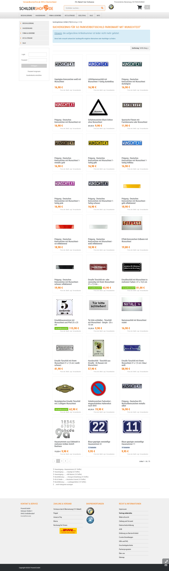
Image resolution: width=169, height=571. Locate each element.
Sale (91, 15)
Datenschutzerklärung (126, 525)
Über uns (122, 553)
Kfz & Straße (70, 15)
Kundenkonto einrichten (34, 75)
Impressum (123, 509)
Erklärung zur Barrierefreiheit (128, 533)
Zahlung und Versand (126, 521)
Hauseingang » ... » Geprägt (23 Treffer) (67, 472)
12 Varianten (92, 447)
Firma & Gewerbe (55, 15)
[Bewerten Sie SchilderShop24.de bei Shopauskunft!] (90, 520)
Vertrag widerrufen (125, 513)
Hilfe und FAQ (123, 541)
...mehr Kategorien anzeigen (63, 484)
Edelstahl (82, 15)
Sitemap (121, 557)
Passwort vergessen (34, 71)
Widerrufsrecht (124, 517)
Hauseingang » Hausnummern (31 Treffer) (67, 469)
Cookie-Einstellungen (126, 537)
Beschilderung (26, 15)
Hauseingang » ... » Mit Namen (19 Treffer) (68, 474)
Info (98, 15)
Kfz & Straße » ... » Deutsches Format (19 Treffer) (70, 479)
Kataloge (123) (77, 22)
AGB (120, 529)
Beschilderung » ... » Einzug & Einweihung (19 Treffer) (71, 477)
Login (23, 54)
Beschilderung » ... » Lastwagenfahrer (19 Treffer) (70, 482)
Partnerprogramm (125, 549)
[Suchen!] (102, 8)
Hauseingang (40, 15)
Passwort (24, 60)
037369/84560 (138, 2)
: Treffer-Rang (140, 48)
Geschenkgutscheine (126, 545)
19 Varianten (126, 447)
